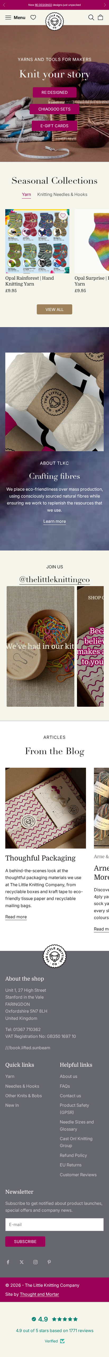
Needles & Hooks (22, 1086)
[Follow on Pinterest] (49, 1262)
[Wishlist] (33, 17)
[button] (40, 646)
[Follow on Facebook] (8, 1262)
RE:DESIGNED (43, 4)
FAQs (65, 1086)
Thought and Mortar (39, 1294)
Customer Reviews (78, 1174)
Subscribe (25, 1241)
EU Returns (70, 1164)
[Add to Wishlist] (63, 215)
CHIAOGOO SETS (54, 109)
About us (68, 1076)
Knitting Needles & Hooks (62, 194)
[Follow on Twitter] (21, 1262)
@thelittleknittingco (54, 580)
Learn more (54, 521)
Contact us (70, 1095)
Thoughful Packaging (40, 858)
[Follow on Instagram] (35, 1262)
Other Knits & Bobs (23, 1095)
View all (54, 309)
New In (12, 1105)
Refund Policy (73, 1155)
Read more (16, 916)
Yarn (26, 194)
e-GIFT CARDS (54, 125)
